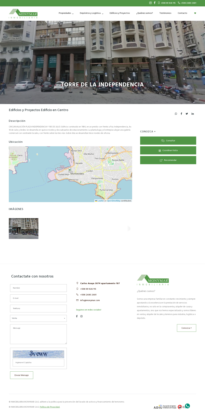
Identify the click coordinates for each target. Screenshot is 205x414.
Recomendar (170, 160)
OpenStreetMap (114, 200)
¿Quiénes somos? (144, 13)
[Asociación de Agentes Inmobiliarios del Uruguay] (165, 406)
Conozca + (186, 328)
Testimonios (165, 13)
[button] (71, 171)
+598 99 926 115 (88, 289)
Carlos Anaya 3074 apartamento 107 (100, 283)
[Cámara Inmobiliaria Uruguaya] (182, 407)
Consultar (170, 141)
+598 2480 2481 (88, 295)
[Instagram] (150, 3)
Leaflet (100, 200)
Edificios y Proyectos (120, 13)
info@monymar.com (90, 300)
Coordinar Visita (170, 150)
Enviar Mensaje (22, 375)
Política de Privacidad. (50, 407)
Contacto (182, 13)
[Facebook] (153, 3)
